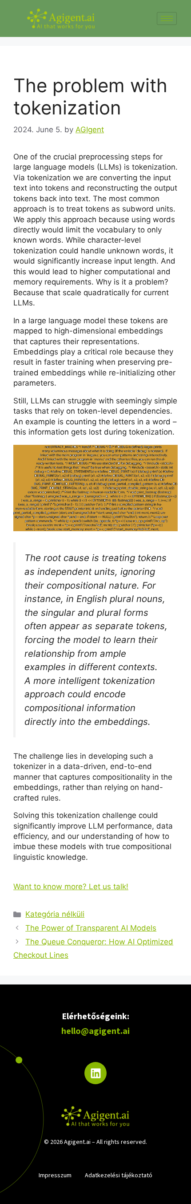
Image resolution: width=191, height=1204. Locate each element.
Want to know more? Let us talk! (70, 886)
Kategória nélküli (54, 914)
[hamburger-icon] (167, 18)
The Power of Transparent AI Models (90, 927)
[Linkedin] (95, 1073)
